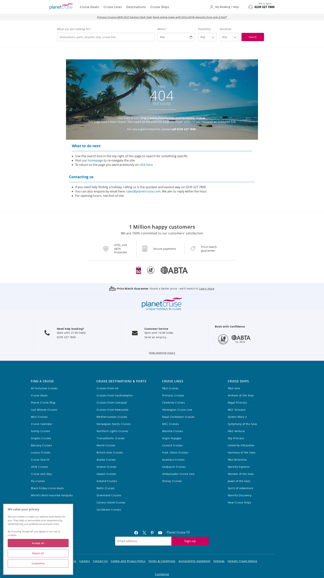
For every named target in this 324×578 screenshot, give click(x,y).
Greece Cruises (107, 467)
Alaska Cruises (106, 459)
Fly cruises (38, 481)
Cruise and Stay (41, 474)
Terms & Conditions (162, 561)
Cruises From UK (107, 388)
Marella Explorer (239, 467)
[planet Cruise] (61, 6)
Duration (225, 29)
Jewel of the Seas (239, 481)
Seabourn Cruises (174, 467)
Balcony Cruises (41, 445)
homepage (95, 160)
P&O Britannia (237, 459)
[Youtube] (161, 532)
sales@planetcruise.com (143, 191)
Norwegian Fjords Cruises (114, 424)
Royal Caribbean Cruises (178, 417)
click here (146, 165)
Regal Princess (237, 402)
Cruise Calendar (41, 424)
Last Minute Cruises (44, 409)
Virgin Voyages (172, 438)
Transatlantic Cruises (111, 438)
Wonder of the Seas (241, 474)
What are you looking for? (74, 29)
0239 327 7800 (264, 7)
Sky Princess (236, 438)
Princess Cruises (173, 395)
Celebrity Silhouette (241, 445)
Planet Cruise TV (178, 532)
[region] (38, 539)
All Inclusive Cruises (44, 388)
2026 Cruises (39, 467)
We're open (265, 3)
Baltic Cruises (106, 488)
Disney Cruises (172, 481)
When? (162, 29)
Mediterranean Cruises (112, 417)
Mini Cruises (39, 417)
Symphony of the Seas (242, 424)
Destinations (136, 7)
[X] (145, 532)
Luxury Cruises (41, 452)
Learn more (206, 288)
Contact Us (100, 561)
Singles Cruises (41, 438)
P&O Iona (234, 388)
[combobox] (105, 37)
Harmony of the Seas (241, 452)
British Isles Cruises (110, 452)
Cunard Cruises (172, 445)
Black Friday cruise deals (47, 488)
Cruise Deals (89, 7)
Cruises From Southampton (115, 395)
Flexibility (204, 29)
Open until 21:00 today (71, 332)
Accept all (38, 543)
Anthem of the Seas (241, 395)
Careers (84, 561)
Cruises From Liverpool (112, 402)
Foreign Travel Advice (242, 561)
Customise (162, 574)
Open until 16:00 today (158, 332)
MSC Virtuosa (236, 409)
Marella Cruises (172, 431)
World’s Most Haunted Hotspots (52, 495)
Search (253, 37)
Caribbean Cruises (109, 509)
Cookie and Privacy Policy (128, 561)
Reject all (38, 553)
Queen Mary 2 (237, 417)
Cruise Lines (113, 7)
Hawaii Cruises (106, 474)
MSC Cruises (170, 424)
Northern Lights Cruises (112, 431)
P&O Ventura (236, 431)
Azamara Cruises (173, 459)
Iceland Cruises (107, 481)
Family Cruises (40, 431)
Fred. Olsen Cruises (175, 452)
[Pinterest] (154, 532)
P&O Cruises (170, 388)
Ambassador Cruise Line (178, 474)
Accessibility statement (194, 561)
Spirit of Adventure (240, 488)
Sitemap (219, 561)
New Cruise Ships (239, 502)
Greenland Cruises (109, 495)
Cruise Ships (159, 7)
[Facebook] (137, 532)
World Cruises (106, 445)
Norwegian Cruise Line (177, 409)
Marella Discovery (239, 495)
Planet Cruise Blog (43, 402)
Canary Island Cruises (111, 502)
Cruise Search (40, 459)
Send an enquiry (155, 337)
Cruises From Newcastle (112, 409)
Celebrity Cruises (173, 402)
